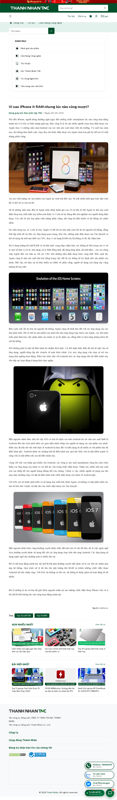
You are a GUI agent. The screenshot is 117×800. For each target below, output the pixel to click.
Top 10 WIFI (42, 615)
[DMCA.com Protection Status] (17, 754)
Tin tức (71, 16)
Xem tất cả (100, 624)
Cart (106, 16)
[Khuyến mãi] (90, 16)
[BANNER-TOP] (58, 1)
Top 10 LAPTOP (24, 615)
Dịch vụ (82, 16)
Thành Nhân (52, 792)
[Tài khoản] (96, 16)
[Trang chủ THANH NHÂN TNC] (29, 8)
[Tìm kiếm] (51, 31)
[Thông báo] (37, 754)
